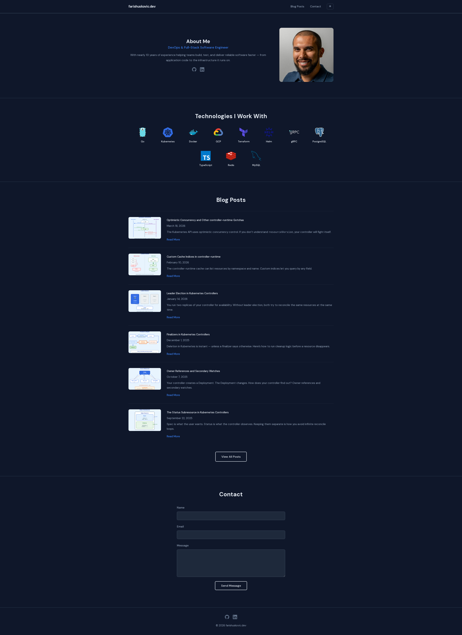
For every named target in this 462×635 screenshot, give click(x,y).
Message (183, 545)
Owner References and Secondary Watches (193, 371)
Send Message (231, 586)
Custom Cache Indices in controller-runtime (194, 256)
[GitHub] (194, 70)
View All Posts (231, 457)
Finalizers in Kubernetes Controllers (188, 334)
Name (180, 507)
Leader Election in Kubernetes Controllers (192, 293)
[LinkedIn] (202, 70)
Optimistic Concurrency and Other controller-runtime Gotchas (205, 220)
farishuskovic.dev (142, 6)
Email (180, 526)
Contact (315, 6)
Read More (173, 239)
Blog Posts (297, 6)
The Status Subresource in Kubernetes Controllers (198, 412)
